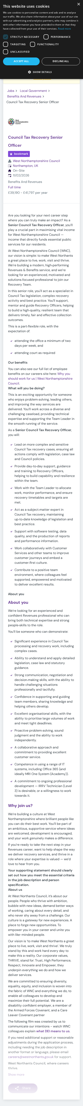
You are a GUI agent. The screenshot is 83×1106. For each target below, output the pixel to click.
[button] (41, 72)
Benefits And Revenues (24, 96)
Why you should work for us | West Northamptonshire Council (40, 378)
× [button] (78, 4)
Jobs (10, 91)
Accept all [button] (21, 61)
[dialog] (41, 39)
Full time (14, 187)
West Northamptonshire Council (36, 161)
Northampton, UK (25, 166)
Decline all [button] (61, 61)
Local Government (33, 91)
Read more (64, 28)
